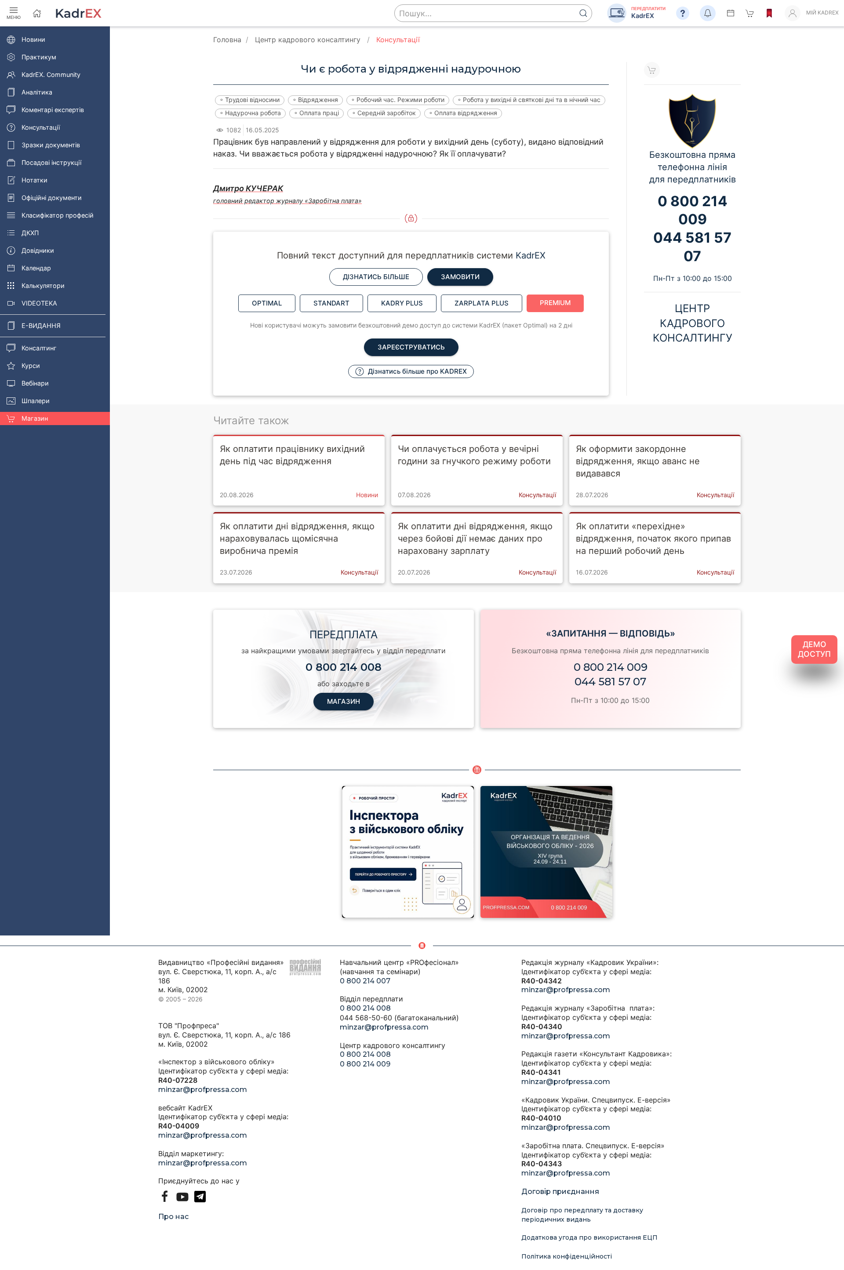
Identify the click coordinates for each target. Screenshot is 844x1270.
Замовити (460, 277)
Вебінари (35, 383)
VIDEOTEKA (39, 303)
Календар (36, 268)
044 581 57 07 (610, 681)
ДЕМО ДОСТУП (814, 649)
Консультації (41, 127)
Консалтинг (39, 348)
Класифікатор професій (58, 215)
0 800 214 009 (611, 667)
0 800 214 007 (365, 981)
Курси (31, 365)
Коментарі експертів (53, 109)
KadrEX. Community (51, 74)
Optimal (267, 303)
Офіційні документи (52, 197)
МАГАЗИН (343, 701)
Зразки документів (51, 145)
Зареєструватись (411, 347)
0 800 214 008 (365, 1008)
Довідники (38, 250)
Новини (33, 39)
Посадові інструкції (51, 162)
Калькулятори (43, 285)
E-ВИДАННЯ (41, 325)
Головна (227, 39)
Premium (555, 302)
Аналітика (37, 92)
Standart (331, 303)
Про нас (173, 1216)
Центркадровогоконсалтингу (692, 323)
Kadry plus (402, 303)
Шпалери (36, 400)
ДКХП (30, 233)
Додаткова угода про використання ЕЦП (589, 1237)
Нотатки (34, 180)
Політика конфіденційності (566, 1256)
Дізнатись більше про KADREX (416, 371)
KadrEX (531, 255)
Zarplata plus (482, 303)
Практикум (39, 57)
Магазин (35, 418)
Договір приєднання (560, 1191)
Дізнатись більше (376, 277)
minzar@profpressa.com (202, 1089)
